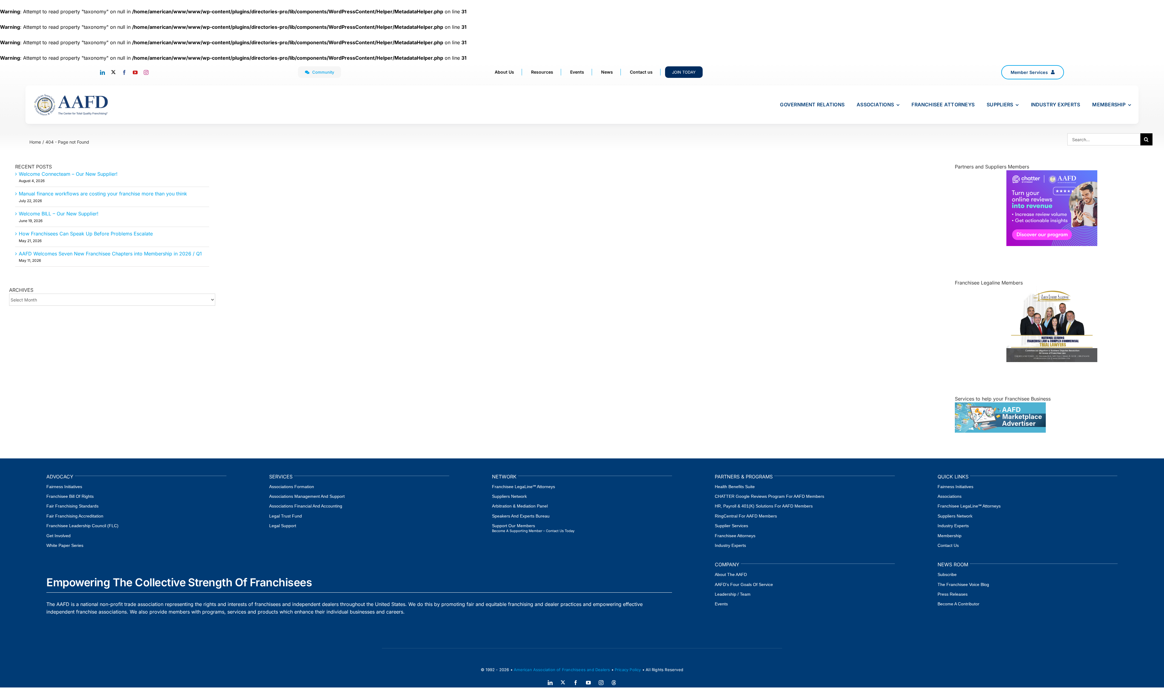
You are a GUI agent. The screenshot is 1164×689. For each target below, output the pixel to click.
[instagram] (146, 72)
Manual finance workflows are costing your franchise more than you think (103, 194)
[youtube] (135, 72)
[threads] (614, 682)
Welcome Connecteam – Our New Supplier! (68, 174)
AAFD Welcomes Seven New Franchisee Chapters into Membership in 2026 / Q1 (110, 254)
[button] (1032, 72)
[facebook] (124, 72)
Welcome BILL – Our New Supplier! (59, 214)
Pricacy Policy (628, 669)
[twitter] (113, 72)
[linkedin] (102, 72)
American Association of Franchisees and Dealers (562, 669)
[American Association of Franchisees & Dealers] (71, 94)
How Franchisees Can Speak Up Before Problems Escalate (86, 234)
